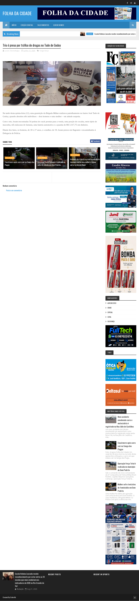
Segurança (44, 50)
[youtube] (134, 2)
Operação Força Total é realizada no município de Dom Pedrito (127, 466)
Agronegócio (112, 303)
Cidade (77, 34)
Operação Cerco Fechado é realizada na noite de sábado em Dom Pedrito (51, 163)
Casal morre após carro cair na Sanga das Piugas (19, 163)
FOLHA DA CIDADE (17, 13)
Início (14, 25)
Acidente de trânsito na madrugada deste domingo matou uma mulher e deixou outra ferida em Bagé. (85, 162)
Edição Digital (27, 25)
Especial (110, 312)
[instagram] (131, 2)
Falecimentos (43, 25)
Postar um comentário (14, 190)
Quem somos (58, 25)
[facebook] (127, 2)
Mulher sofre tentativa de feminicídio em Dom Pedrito (127, 487)
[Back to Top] (134, 597)
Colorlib (13, 597)
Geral (109, 317)
